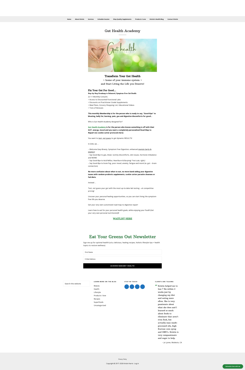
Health (96, 289)
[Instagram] (132, 286)
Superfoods (98, 302)
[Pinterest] (137, 286)
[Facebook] (126, 286)
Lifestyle (97, 292)
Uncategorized (100, 305)
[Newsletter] (142, 286)
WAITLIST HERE (122, 218)
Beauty (97, 286)
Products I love (100, 295)
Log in (136, 363)
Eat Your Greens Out (122, 8)
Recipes (97, 299)
